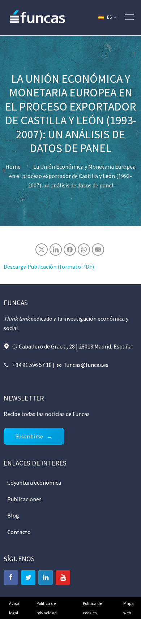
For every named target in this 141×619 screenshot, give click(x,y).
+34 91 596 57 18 (32, 364)
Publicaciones (24, 499)
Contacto (19, 532)
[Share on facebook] (70, 249)
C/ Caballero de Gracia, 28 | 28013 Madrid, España (72, 346)
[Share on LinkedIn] (56, 249)
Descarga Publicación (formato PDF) (49, 266)
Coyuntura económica (34, 482)
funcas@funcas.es (86, 364)
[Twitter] (28, 577)
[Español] (107, 17)
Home (13, 166)
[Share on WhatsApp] (84, 249)
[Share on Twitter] (41, 249)
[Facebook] (11, 577)
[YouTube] (63, 577)
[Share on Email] (98, 249)
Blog (13, 515)
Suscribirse (29, 436)
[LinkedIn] (45, 577)
